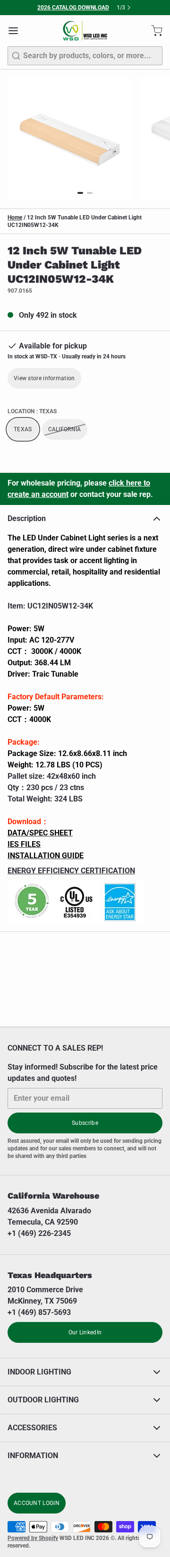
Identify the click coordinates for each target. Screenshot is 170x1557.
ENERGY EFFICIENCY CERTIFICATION (71, 870)
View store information (44, 378)
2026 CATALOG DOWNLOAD (73, 7)
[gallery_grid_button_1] (90, 193)
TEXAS (23, 429)
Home (15, 217)
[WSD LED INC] (85, 31)
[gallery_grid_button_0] (80, 193)
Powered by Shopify (33, 1538)
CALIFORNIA (64, 429)
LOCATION (32, 411)
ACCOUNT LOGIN (37, 1503)
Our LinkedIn (85, 1332)
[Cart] (153, 30)
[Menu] (17, 30)
